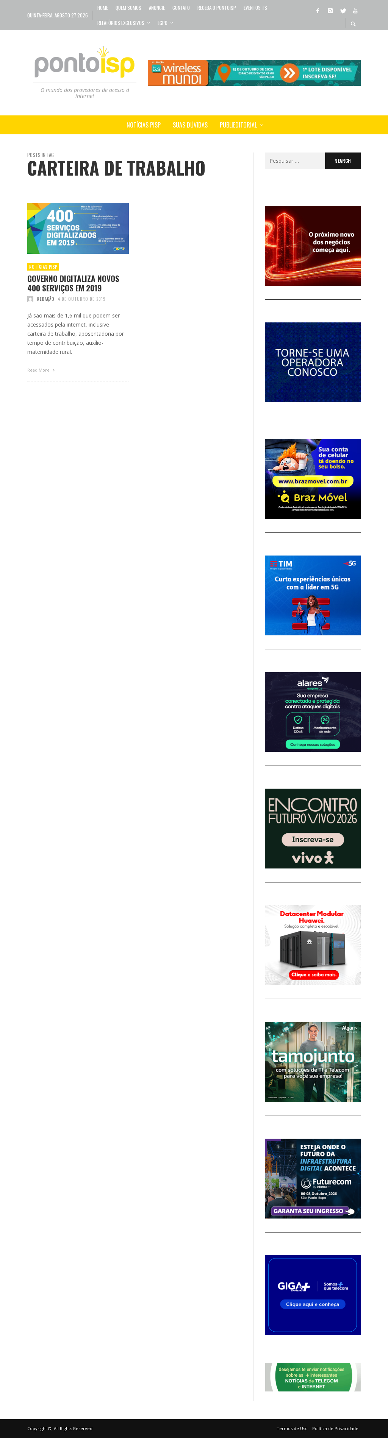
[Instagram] (330, 10)
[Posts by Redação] (30, 299)
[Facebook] (317, 10)
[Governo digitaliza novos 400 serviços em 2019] (66, 228)
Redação (46, 299)
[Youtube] (355, 10)
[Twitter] (342, 10)
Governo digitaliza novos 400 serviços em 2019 (73, 283)
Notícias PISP (43, 267)
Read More (39, 370)
